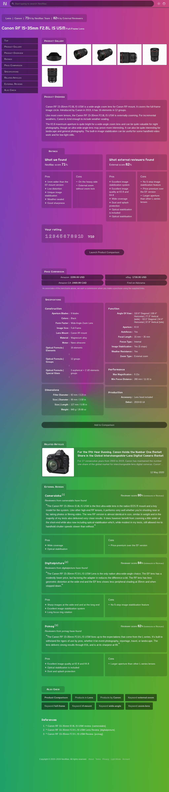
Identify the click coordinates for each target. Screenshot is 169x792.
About (91, 759)
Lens (8, 18)
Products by (110, 697)
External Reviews (13, 84)
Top (6, 40)
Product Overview (13, 53)
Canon (18, 18)
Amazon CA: (72, 282)
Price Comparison (13, 65)
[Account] (164, 3)
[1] (63, 494)
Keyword (141, 697)
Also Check (10, 90)
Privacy (105, 759)
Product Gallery (13, 46)
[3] (56, 625)
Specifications (11, 71)
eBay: (136, 277)
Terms (98, 759)
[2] (66, 562)
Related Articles (12, 77)
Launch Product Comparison (104, 252)
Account (126, 759)
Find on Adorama (136, 282)
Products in (84, 697)
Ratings (8, 59)
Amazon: (72, 277)
